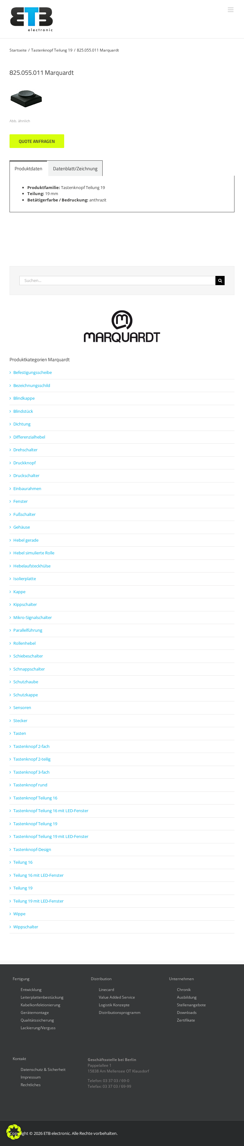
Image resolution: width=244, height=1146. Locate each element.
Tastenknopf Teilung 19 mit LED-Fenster (50, 836)
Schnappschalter (29, 669)
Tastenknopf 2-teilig (32, 759)
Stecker (20, 720)
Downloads (187, 1012)
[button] (14, 1132)
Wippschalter (25, 927)
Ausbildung (187, 997)
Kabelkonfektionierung (40, 1004)
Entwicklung (31, 989)
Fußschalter (24, 514)
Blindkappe (24, 398)
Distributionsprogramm (119, 1012)
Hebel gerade (25, 540)
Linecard (106, 989)
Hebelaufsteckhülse (32, 566)
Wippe (19, 914)
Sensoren (22, 707)
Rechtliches (31, 1084)
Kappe (19, 591)
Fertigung (21, 979)
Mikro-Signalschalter (32, 617)
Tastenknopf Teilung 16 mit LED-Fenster (50, 810)
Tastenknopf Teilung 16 (35, 798)
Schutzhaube (25, 682)
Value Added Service (117, 997)
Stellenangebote (191, 1004)
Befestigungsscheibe (32, 372)
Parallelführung (27, 630)
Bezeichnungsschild (31, 385)
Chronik (184, 989)
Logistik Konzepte (114, 1004)
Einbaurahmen (27, 488)
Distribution (101, 979)
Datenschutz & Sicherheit (43, 1069)
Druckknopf (24, 463)
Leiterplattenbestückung (42, 997)
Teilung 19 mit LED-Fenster (38, 901)
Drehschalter (25, 450)
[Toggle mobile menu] (231, 9)
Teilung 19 (22, 888)
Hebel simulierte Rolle (33, 553)
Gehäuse (21, 527)
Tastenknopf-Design (32, 849)
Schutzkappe (25, 695)
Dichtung (21, 424)
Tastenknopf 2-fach (31, 746)
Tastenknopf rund (30, 785)
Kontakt (19, 1059)
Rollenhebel (24, 643)
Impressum (31, 1076)
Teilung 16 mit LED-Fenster (38, 875)
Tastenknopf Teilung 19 (35, 823)
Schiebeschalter (28, 656)
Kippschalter (25, 604)
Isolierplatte (24, 578)
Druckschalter (26, 475)
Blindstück (23, 411)
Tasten (19, 733)
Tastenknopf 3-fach (31, 772)
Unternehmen (181, 979)
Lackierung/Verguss (38, 1027)
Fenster (20, 501)
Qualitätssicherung (37, 1019)
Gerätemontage (35, 1012)
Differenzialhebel (29, 437)
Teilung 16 (22, 862)
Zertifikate (186, 1019)
